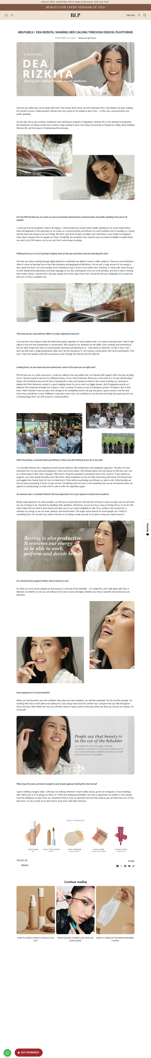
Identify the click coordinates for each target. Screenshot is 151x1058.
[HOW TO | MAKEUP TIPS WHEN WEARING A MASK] (115, 910)
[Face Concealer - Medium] (52, 835)
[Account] (139, 15)
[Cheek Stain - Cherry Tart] (122, 835)
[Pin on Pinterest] (125, 866)
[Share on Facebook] (117, 866)
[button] (133, 866)
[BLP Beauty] (75, 15)
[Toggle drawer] (6, 15)
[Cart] (144, 15)
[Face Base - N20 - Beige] (29, 835)
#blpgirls (24, 865)
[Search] (12, 15)
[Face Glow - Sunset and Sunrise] (99, 835)
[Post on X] (121, 866)
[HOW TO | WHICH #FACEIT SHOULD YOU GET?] (36, 910)
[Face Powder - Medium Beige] (75, 835)
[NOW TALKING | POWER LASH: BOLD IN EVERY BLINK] (75, 910)
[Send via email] (129, 866)
